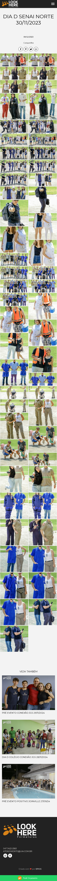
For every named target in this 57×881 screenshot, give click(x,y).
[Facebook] (10, 855)
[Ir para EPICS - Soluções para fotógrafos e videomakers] (30, 869)
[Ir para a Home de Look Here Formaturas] (10, 4)
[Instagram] (5, 855)
